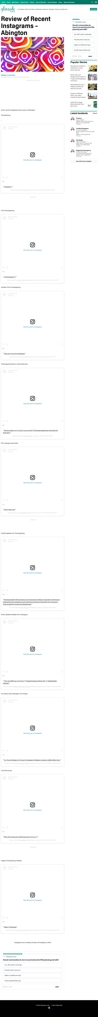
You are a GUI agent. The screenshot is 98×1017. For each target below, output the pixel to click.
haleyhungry (28, 436)
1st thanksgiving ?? (10, 277)
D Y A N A (24, 190)
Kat (21, 357)
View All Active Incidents (83, 161)
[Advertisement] (32, 94)
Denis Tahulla (22, 280)
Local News (11, 75)
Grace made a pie (9, 509)
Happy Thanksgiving (10, 927)
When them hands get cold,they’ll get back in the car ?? (21, 837)
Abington (4, 75)
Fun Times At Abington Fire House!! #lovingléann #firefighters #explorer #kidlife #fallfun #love (32, 760)
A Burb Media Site (57, 1005)
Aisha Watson (24, 607)
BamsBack (23, 840)
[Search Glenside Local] (92, 2)
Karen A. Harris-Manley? (22, 763)
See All (95, 113)
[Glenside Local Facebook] (49, 1007)
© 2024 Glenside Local (43, 1005)
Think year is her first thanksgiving (14, 353)
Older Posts (32, 994)
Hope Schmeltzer (21, 930)
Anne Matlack (23, 513)
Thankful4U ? (8, 187)
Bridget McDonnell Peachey (22, 686)
